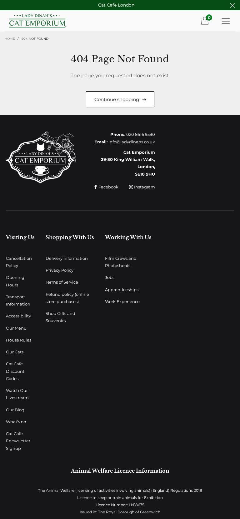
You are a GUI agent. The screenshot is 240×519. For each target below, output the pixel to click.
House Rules (18, 339)
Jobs (109, 277)
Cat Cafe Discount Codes (15, 371)
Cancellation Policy (19, 262)
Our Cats (14, 351)
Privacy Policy (59, 270)
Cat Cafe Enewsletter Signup (18, 441)
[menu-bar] (225, 21)
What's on (16, 421)
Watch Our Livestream (17, 394)
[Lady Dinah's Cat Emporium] (46, 20)
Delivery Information (67, 258)
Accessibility (18, 315)
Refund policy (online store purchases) (67, 298)
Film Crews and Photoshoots (121, 262)
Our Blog (15, 409)
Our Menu (16, 328)
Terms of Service (62, 282)
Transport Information (18, 300)
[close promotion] (232, 5)
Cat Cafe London (116, 5)
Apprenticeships (121, 289)
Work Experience (122, 301)
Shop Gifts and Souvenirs (60, 317)
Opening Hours (15, 281)
